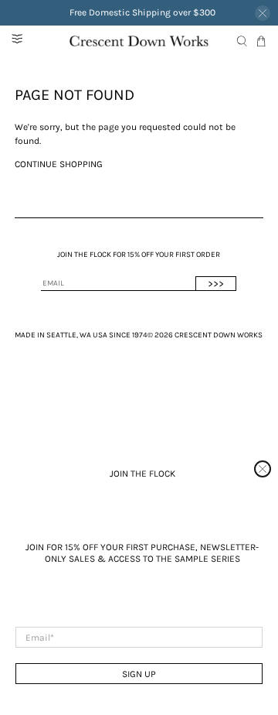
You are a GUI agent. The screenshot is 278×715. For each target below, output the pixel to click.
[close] (262, 469)
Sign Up (139, 674)
